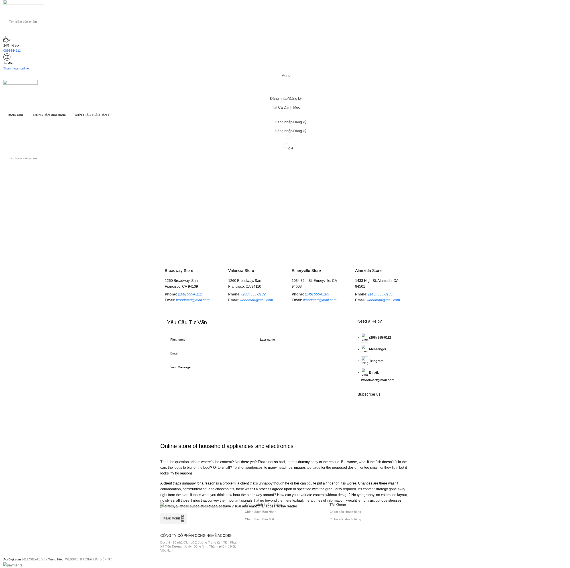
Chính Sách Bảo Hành (260, 511)
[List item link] (380, 360)
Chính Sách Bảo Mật (259, 519)
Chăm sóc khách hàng (345, 511)
